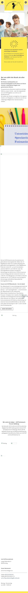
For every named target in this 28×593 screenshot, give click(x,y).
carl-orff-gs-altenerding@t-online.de (10, 578)
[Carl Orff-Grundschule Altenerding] (14, 5)
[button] (2, 2)
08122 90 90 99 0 (9, 574)
